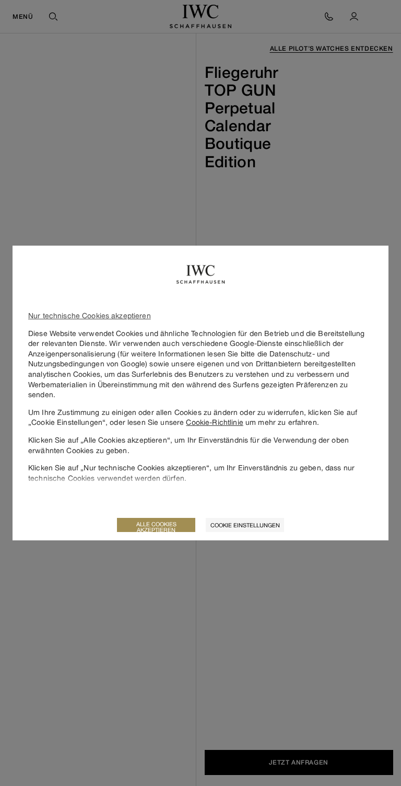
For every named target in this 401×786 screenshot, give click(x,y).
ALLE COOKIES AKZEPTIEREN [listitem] (156, 526)
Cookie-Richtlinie (214, 422)
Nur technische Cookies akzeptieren (89, 315)
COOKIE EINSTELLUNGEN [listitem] (245, 525)
